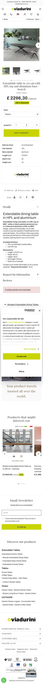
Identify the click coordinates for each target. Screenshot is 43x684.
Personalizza (20, 364)
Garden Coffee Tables (22, 605)
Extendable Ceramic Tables (12, 554)
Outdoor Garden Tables (12, 582)
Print (36, 190)
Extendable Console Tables (13, 564)
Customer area (9, 638)
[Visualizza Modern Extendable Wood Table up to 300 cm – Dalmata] (14, 456)
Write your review (24, 190)
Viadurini (6, 634)
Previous (30, 19)
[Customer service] (11, 14)
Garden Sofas (8, 605)
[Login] (25, 14)
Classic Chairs (7, 590)
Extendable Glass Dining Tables (14, 561)
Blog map (33, 649)
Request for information (16, 274)
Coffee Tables (7, 575)
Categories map (22, 649)
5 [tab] (26, 485)
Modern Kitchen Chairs (22, 590)
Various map (21, 652)
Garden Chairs (30, 593)
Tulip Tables (22, 578)
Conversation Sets (28, 601)
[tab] (21, 207)
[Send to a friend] (14, 197)
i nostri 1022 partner (16, 322)
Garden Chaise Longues (11, 601)
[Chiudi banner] (39, 310)
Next (37, 19)
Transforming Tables (9, 578)
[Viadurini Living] (21, 175)
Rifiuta (21, 371)
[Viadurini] (21, 9)
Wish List (10, 190)
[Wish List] (21, 456)
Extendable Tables (11, 550)
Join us (22, 527)
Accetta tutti (21, 356)
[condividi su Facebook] (26, 197)
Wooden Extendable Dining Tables (23, 304)
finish (6, 110)
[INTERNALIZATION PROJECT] (21, 665)
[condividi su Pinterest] (33, 197)
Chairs (5, 586)
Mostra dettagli (30, 349)
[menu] (40, 9)
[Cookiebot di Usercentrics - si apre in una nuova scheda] (26, 310)
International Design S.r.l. (16, 629)
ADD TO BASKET (21, 133)
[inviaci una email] (5, 14)
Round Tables (7, 572)
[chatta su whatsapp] (3, 680)
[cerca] (3, 9)
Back (6, 19)
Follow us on (9, 643)
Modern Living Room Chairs (13, 593)
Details (7, 207)
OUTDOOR (7, 597)
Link (17, 521)
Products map (10, 649)
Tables (5, 568)
